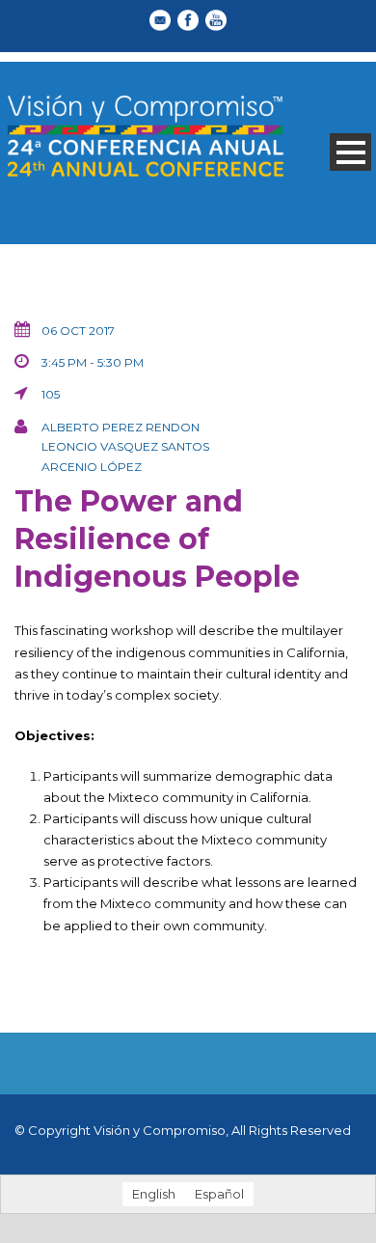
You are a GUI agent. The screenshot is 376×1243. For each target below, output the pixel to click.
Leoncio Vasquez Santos (125, 446)
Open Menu (350, 152)
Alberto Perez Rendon (120, 427)
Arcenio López (91, 466)
